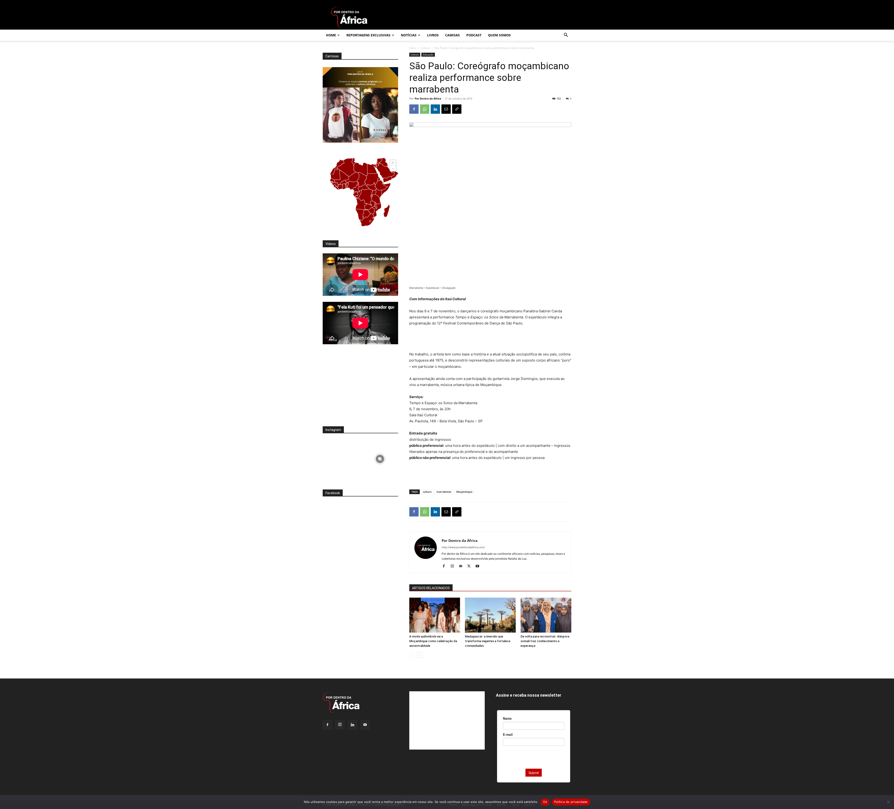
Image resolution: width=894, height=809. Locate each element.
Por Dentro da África (428, 98)
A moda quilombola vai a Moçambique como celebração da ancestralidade (433, 641)
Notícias (409, 35)
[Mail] (462, 566)
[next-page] (420, 655)
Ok (545, 802)
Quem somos (499, 35)
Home (331, 35)
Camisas (452, 35)
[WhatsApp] (424, 109)
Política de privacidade (571, 802)
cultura (427, 491)
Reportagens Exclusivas (368, 35)
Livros (433, 35)
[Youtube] (479, 566)
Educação (428, 54)
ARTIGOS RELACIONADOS (431, 588)
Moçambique (464, 491)
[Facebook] (414, 109)
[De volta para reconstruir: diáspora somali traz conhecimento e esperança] (546, 615)
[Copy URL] (456, 109)
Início (412, 48)
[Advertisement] (490, 339)
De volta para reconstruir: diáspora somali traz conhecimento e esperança (545, 641)
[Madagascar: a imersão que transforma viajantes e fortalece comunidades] (490, 615)
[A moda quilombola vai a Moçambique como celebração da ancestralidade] (434, 615)
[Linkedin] (435, 109)
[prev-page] (412, 655)
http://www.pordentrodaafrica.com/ (463, 547)
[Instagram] (454, 566)
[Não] (888, 802)
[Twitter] (470, 566)
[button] (565, 35)
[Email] (446, 109)
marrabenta (444, 491)
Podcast (473, 35)
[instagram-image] (341, 457)
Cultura (425, 48)
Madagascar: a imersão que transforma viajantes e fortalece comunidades (487, 641)
